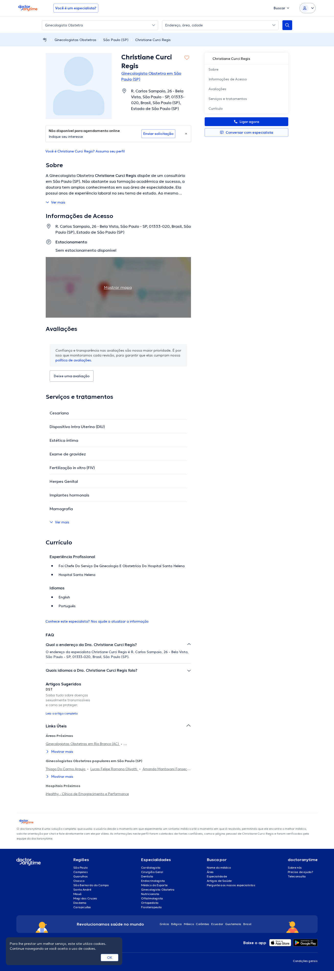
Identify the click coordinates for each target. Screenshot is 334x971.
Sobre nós (295, 867)
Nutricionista (150, 894)
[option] (69, 701)
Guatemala (233, 924)
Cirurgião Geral (152, 872)
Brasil (247, 924)
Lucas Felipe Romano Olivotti (114, 769)
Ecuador (217, 924)
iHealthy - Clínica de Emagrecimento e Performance (87, 794)
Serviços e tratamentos (228, 99)
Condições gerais (305, 961)
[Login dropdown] (308, 8)
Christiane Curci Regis (153, 40)
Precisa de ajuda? (300, 872)
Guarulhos (80, 876)
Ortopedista (150, 903)
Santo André (82, 889)
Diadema (80, 903)
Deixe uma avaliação (71, 376)
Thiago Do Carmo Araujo (66, 769)
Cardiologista (151, 867)
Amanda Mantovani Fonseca (166, 769)
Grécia (164, 924)
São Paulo (80, 867)
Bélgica (176, 924)
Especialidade (217, 876)
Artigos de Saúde (219, 881)
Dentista (147, 876)
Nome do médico (219, 867)
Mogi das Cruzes (85, 898)
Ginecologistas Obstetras (75, 40)
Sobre (213, 69)
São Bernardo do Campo (91, 885)
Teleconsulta (297, 876)
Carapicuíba (82, 907)
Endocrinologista (153, 881)
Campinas (80, 872)
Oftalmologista (152, 898)
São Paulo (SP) (115, 40)
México (189, 924)
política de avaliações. (74, 360)
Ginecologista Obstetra (158, 889)
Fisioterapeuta (151, 907)
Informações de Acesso (228, 79)
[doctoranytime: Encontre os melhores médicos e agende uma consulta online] (45, 40)
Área (210, 872)
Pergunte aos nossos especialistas (231, 885)
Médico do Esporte (154, 885)
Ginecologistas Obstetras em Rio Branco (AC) (83, 744)
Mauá (77, 894)
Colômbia (202, 924)
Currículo (216, 108)
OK (109, 957)
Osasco (78, 881)
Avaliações (217, 89)
